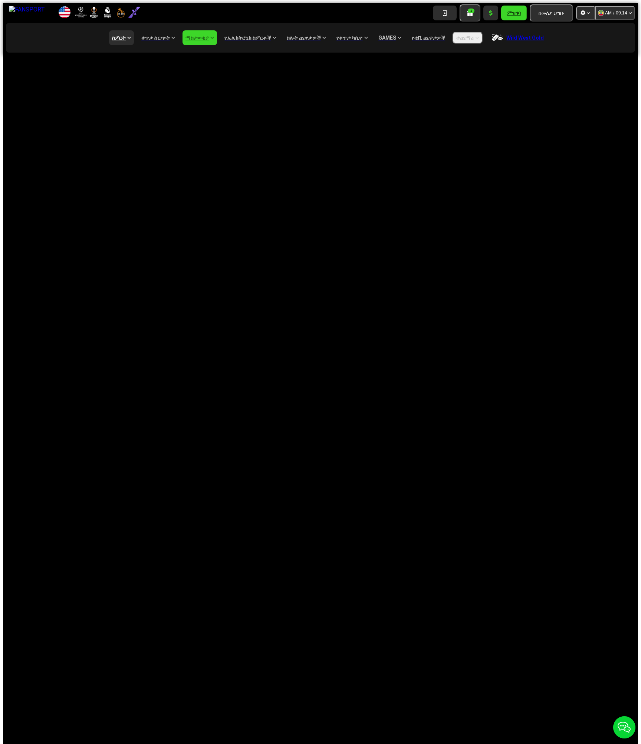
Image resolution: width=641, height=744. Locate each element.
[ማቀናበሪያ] (585, 13)
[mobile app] (445, 13)
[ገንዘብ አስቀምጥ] (490, 13)
